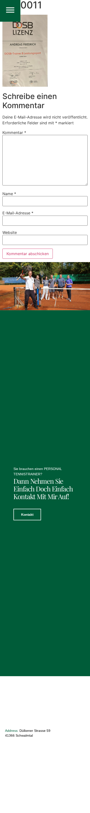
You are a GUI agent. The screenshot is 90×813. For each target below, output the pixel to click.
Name (9, 194)
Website (9, 232)
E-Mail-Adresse (17, 213)
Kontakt (27, 514)
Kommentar (14, 132)
